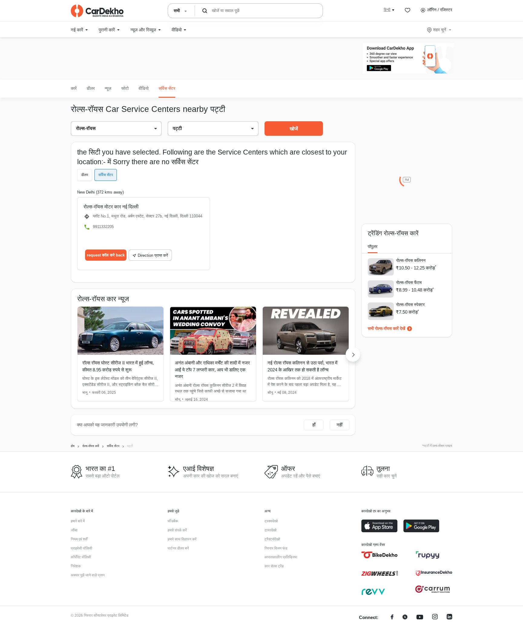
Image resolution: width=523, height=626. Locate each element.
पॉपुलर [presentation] (372, 246)
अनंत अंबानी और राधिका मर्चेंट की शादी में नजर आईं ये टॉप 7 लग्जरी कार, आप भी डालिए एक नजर (212, 369)
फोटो (125, 88)
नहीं (339, 424)
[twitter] (405, 617)
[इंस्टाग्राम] (435, 617)
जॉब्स (74, 530)
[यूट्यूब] (419, 617)
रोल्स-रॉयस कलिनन (411, 260)
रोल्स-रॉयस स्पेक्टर (410, 304)
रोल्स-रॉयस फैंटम (409, 282)
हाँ (313, 424)
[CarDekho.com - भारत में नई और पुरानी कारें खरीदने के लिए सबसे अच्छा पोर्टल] (97, 11)
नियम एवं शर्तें (79, 539)
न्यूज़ (108, 88)
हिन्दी (387, 10)
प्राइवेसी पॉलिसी (81, 548)
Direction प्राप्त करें (153, 255)
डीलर (91, 88)
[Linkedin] (449, 617)
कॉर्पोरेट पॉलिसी (81, 557)
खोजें (294, 128)
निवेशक (76, 566)
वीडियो (144, 88)
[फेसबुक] (392, 617)
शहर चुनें (439, 29)
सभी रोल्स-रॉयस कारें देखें (386, 328)
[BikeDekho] (379, 554)
